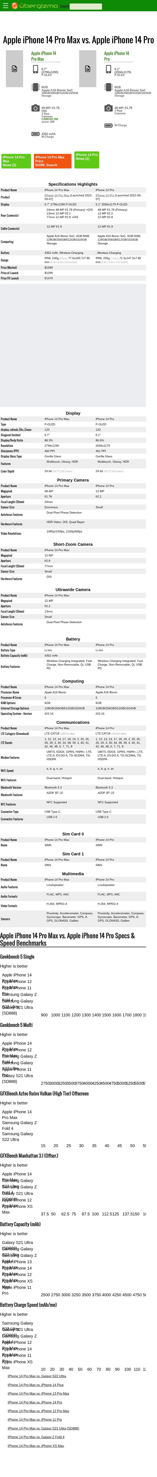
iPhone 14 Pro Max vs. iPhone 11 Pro (35, 1419)
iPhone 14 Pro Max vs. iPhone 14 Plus (36, 1385)
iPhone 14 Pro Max (43, 56)
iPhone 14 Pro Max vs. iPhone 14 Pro (35, 1402)
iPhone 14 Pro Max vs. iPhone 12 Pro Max (38, 1411)
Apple (35, 53)
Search (64, 6)
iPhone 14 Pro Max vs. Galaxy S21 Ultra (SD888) (43, 1428)
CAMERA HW (49, 119)
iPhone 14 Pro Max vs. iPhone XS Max (36, 1446)
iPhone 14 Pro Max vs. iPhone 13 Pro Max (38, 1393)
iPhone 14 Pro (116, 56)
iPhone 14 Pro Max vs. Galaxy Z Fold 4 (36, 1437)
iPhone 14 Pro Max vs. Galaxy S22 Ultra (37, 1376)
